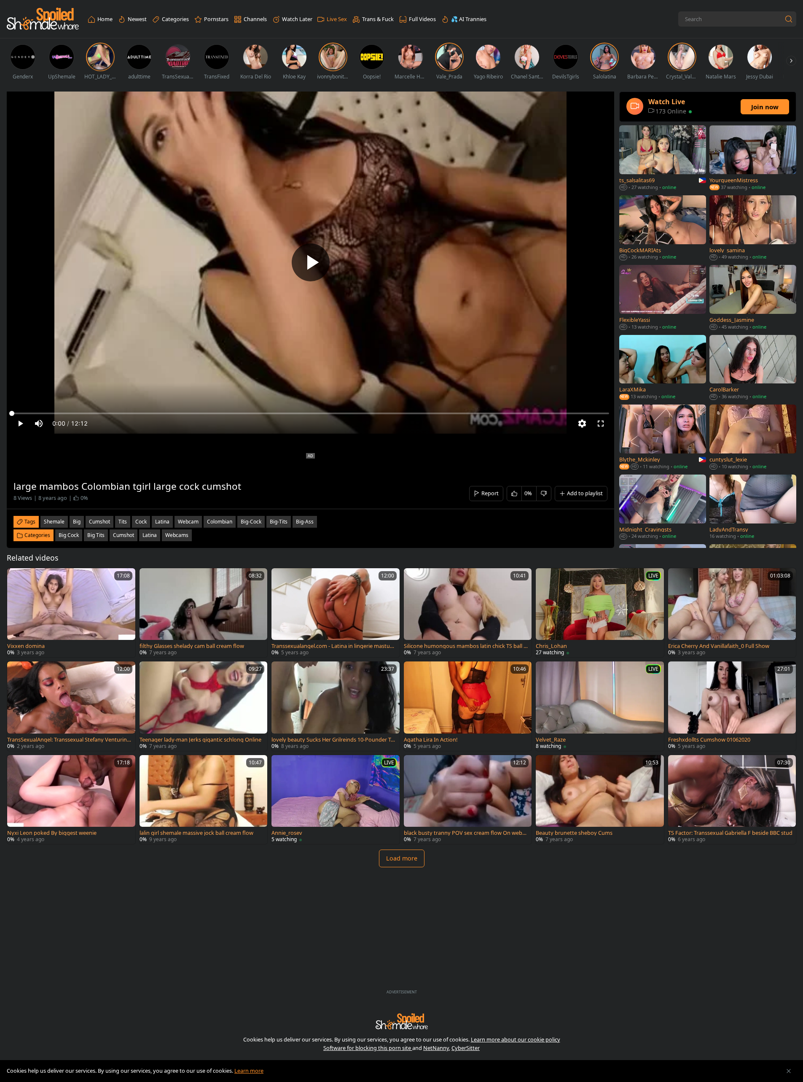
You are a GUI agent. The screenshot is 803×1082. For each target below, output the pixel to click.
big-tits (278, 521)
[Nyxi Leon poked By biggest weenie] (71, 800)
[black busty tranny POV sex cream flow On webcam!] (468, 800)
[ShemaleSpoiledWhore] (43, 19)
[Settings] (582, 423)
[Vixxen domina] (71, 613)
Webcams (176, 535)
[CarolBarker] (752, 368)
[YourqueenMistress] (752, 158)
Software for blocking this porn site (367, 1048)
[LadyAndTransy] (752, 508)
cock (141, 521)
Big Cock (69, 535)
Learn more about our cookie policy (515, 1039)
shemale (54, 521)
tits (122, 521)
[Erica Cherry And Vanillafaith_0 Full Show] (732, 613)
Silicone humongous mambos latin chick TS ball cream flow (466, 646)
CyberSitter (465, 1048)
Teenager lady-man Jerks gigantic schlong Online (200, 739)
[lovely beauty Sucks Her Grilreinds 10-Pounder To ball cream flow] (335, 706)
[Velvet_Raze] (600, 706)
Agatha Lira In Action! (430, 739)
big (77, 521)
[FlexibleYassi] (662, 298)
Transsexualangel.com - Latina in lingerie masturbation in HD (333, 646)
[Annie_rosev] (335, 800)
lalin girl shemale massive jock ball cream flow (196, 833)
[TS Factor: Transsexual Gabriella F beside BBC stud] (732, 800)
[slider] (310, 413)
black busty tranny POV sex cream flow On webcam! (466, 833)
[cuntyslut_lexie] (752, 438)
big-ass (305, 521)
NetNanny (436, 1048)
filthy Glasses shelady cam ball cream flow (192, 646)
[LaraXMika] (662, 368)
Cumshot (123, 535)
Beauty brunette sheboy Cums (574, 833)
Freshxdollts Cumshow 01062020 (709, 739)
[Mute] (38, 423)
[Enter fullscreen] (600, 423)
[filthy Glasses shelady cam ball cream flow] (204, 613)
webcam (188, 521)
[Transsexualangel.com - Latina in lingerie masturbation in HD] (335, 613)
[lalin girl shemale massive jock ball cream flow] (204, 800)
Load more (401, 858)
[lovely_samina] (752, 228)
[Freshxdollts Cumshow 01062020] (732, 706)
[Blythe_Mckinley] (662, 438)
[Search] (789, 19)
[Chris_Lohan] (600, 613)
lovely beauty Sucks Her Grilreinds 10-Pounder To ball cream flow (332, 739)
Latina (149, 535)
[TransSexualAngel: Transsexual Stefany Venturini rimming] (71, 706)
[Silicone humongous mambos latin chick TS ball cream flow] (468, 613)
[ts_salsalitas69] (662, 158)
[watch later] (17, 578)
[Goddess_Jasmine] (752, 298)
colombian (219, 521)
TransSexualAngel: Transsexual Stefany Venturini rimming (69, 739)
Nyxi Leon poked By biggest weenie (52, 833)
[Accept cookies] (788, 1071)
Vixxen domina (26, 646)
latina (162, 521)
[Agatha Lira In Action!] (468, 706)
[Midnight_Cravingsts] (662, 508)
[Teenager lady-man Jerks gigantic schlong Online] (204, 706)
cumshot (99, 521)
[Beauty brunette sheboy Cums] (600, 800)
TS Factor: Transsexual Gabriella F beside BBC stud (730, 833)
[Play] (311, 262)
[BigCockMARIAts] (662, 228)
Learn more (248, 1070)
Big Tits (96, 535)
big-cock (251, 521)
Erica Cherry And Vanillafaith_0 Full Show (718, 646)
